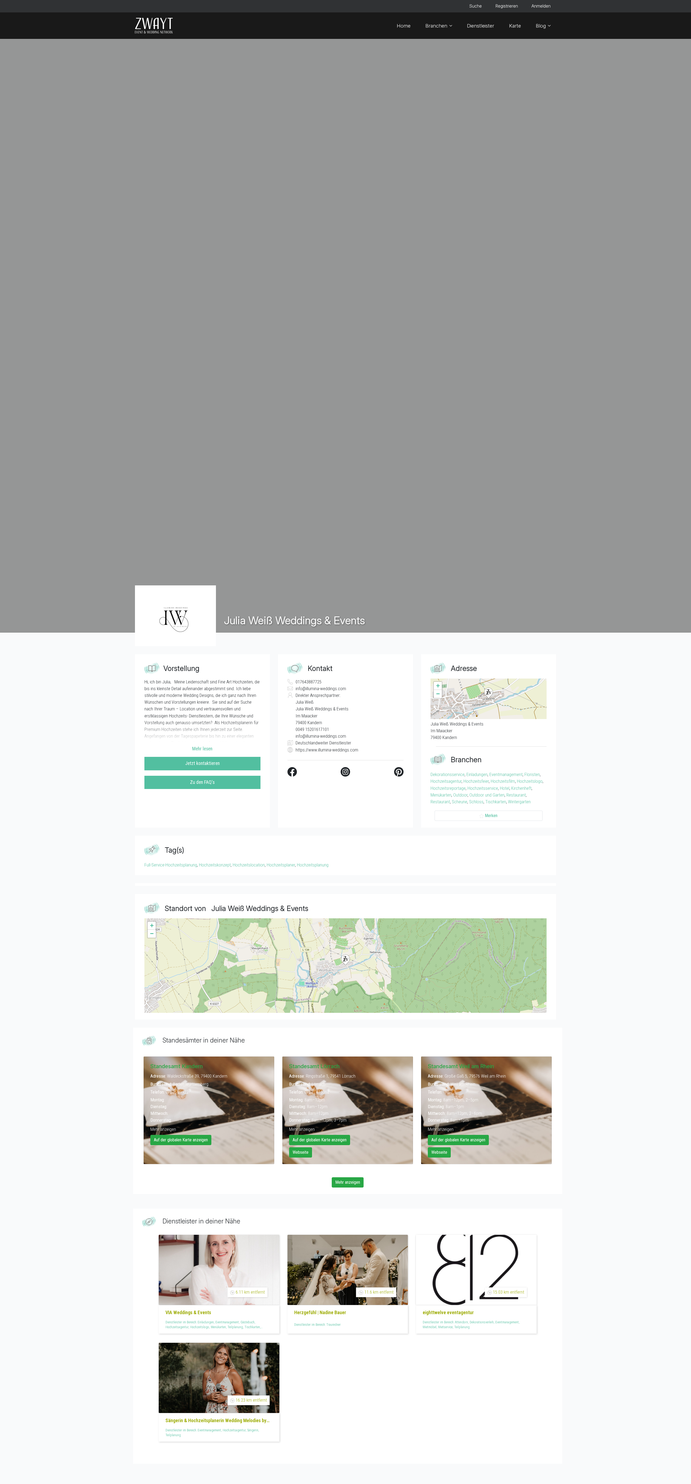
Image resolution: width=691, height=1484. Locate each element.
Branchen (436, 26)
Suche (475, 6)
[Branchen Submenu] (452, 25)
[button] (488, 693)
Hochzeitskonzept (215, 865)
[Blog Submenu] (551, 25)
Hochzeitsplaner (281, 865)
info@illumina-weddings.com (321, 688)
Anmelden (541, 6)
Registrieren (506, 6)
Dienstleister (480, 26)
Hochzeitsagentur (446, 781)
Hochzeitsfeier (476, 781)
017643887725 (308, 681)
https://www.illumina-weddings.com (327, 750)
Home (404, 26)
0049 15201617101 (312, 729)
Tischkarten (495, 801)
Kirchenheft (521, 788)
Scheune (459, 801)
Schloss (476, 801)
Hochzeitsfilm (503, 781)
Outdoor (460, 795)
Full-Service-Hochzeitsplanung (170, 865)
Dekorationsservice (448, 774)
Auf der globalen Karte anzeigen (181, 1139)
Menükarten (441, 795)
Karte (515, 26)
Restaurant (516, 795)
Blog (541, 26)
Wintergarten (519, 801)
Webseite (301, 1152)
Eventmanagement (506, 774)
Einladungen (476, 774)
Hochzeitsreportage (448, 788)
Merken (491, 815)
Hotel (504, 788)
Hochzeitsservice (483, 788)
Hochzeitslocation (249, 865)
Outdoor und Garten (486, 795)
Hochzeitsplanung (312, 865)
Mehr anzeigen (163, 1129)
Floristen (532, 774)
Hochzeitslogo (530, 781)
